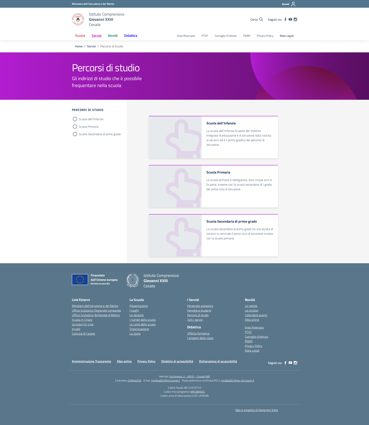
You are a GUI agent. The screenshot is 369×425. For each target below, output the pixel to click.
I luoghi (134, 310)
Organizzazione (139, 329)
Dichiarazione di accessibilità (218, 361)
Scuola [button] (80, 35)
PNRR (246, 36)
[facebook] (285, 19)
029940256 (134, 380)
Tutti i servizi (195, 319)
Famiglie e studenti (199, 310)
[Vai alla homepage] (78, 19)
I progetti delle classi (200, 338)
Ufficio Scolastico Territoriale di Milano (96, 315)
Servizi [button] (96, 35)
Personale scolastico (200, 305)
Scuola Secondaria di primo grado (100, 134)
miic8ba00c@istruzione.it (165, 380)
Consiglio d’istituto (226, 36)
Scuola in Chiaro (82, 319)
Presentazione (139, 305)
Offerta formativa (198, 333)
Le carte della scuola (143, 324)
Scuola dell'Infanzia (91, 119)
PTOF (204, 36)
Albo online (252, 319)
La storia (135, 333)
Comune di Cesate (83, 333)
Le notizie (251, 305)
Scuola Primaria (88, 126)
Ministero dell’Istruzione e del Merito (95, 305)
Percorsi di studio (198, 315)
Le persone (137, 315)
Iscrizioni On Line (82, 324)
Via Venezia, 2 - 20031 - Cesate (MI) (189, 376)
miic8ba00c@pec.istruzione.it (237, 380)
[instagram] (295, 19)
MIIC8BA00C (198, 392)
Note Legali (287, 36)
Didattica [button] (130, 35)
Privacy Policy (265, 36)
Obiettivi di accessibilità (177, 361)
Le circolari (251, 310)
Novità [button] (113, 35)
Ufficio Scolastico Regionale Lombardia (96, 310)
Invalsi (76, 329)
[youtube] (290, 19)
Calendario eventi (256, 315)
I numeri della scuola (143, 319)
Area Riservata (186, 36)
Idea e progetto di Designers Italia (256, 410)
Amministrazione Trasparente (91, 361)
